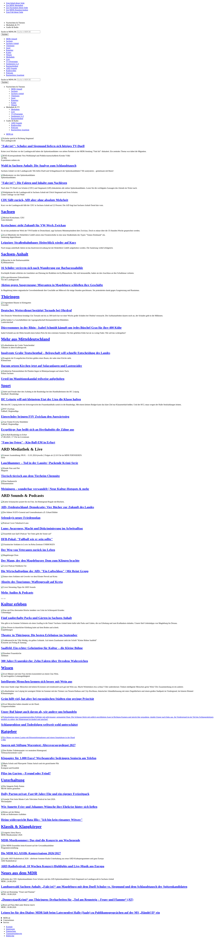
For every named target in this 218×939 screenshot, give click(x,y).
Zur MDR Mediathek (14, 5)
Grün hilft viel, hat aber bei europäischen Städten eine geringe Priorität (47, 698)
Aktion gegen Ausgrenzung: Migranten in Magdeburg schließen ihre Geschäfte (52, 285)
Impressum (10, 929)
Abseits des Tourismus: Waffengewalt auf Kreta (32, 581)
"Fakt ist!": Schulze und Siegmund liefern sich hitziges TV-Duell (43, 146)
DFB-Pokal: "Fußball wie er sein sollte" (27, 539)
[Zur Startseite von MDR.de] (6, 18)
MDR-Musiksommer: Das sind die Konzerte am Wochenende (40, 840)
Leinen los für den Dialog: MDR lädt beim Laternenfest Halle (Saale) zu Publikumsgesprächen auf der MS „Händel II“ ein (80, 912)
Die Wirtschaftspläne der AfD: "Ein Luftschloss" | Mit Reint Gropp (44, 571)
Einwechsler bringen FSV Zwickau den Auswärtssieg (35, 416)
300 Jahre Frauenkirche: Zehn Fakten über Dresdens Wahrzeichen (44, 661)
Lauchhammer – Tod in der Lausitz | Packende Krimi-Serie (39, 463)
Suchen (5, 34)
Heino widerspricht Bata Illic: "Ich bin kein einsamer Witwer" (42, 819)
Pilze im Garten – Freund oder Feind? (26, 773)
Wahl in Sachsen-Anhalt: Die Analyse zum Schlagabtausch (38, 165)
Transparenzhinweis (14, 933)
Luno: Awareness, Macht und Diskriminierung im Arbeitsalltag (42, 528)
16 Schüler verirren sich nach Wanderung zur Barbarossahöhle (42, 267)
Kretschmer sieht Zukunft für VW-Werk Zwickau (33, 225)
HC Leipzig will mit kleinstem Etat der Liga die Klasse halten (41, 399)
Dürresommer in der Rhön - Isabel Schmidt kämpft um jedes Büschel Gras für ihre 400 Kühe (61, 327)
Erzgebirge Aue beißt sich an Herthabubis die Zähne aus (37, 429)
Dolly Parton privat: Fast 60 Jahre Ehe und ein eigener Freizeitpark (45, 793)
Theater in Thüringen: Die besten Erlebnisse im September (39, 635)
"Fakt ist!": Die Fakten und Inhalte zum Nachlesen (34, 182)
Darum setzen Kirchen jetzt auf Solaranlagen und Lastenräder (41, 365)
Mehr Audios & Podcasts (17, 592)
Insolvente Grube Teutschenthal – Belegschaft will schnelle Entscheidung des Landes (55, 353)
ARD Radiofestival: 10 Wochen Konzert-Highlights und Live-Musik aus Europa (52, 866)
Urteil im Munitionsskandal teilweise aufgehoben (32, 378)
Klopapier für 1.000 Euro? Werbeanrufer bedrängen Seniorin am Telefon (48, 758)
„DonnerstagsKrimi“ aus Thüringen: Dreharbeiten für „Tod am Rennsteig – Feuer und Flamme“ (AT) (67, 899)
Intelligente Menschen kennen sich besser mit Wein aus (36, 681)
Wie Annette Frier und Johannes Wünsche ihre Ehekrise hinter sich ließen (49, 806)
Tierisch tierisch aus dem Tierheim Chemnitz (30, 476)
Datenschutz (11, 931)
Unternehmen (8, 920)
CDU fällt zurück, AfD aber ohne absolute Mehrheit (34, 200)
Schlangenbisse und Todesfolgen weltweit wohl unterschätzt (39, 724)
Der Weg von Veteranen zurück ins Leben (28, 549)
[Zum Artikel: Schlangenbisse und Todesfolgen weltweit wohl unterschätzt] (109, 718)
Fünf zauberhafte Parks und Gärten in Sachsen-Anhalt (36, 617)
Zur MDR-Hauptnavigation (17, 10)
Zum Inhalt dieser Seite (15, 3)
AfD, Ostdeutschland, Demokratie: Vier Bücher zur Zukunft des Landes (47, 507)
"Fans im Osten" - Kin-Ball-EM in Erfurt (28, 442)
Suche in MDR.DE (8, 32)
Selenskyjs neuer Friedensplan (20, 517)
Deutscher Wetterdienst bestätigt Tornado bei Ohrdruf (36, 310)
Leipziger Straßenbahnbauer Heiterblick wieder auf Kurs (38, 242)
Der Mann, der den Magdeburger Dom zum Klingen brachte (40, 560)
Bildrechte (10, 936)
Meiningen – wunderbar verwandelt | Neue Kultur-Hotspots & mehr (45, 488)
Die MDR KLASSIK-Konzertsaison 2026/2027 (31, 853)
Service (6, 922)
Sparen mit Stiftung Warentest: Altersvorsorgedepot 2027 (38, 745)
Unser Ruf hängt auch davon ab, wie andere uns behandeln (39, 711)
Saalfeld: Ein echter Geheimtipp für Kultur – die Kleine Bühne (42, 648)
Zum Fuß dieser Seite (14, 12)
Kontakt (9, 927)
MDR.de (9, 134)
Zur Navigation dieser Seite (17, 8)
